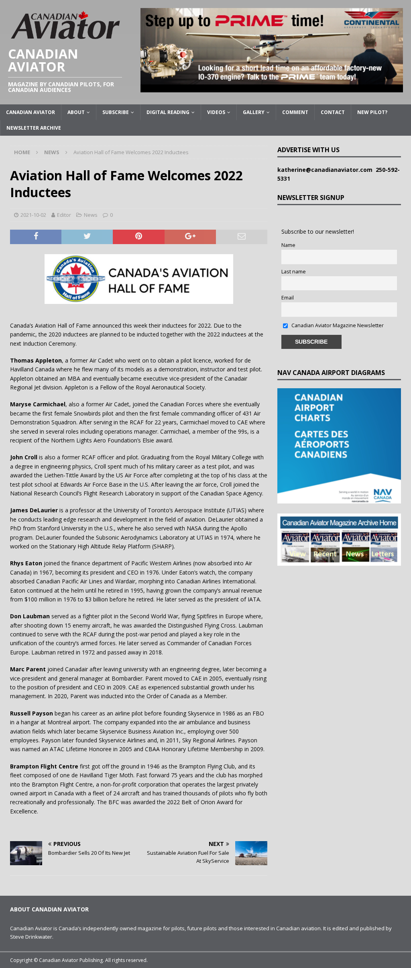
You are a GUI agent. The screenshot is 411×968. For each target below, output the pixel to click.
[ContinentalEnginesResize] (271, 88)
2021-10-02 (33, 214)
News (91, 214)
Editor (64, 214)
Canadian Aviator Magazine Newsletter (337, 325)
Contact (333, 112)
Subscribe (115, 112)
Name (288, 245)
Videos (216, 112)
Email (287, 297)
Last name (293, 271)
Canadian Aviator (30, 112)
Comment (295, 112)
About (76, 112)
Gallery (254, 112)
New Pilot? (372, 112)
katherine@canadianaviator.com (326, 169)
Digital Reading (167, 112)
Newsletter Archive (33, 127)
